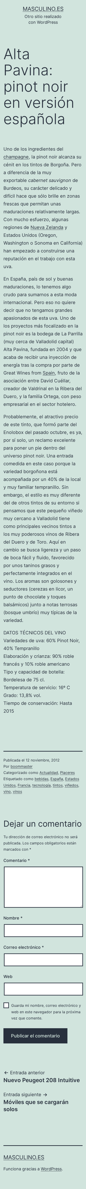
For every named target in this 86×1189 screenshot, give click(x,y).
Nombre (12, 918)
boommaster (22, 766)
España (56, 778)
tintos (58, 785)
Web (7, 976)
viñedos (71, 785)
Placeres (67, 772)
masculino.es (43, 9)
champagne (16, 157)
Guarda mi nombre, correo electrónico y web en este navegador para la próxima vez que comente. (46, 1011)
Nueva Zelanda (47, 227)
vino (7, 791)
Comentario (16, 860)
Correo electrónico (23, 947)
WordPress (51, 1168)
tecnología (41, 785)
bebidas (41, 778)
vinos (17, 791)
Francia (24, 785)
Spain (49, 373)
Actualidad (48, 772)
